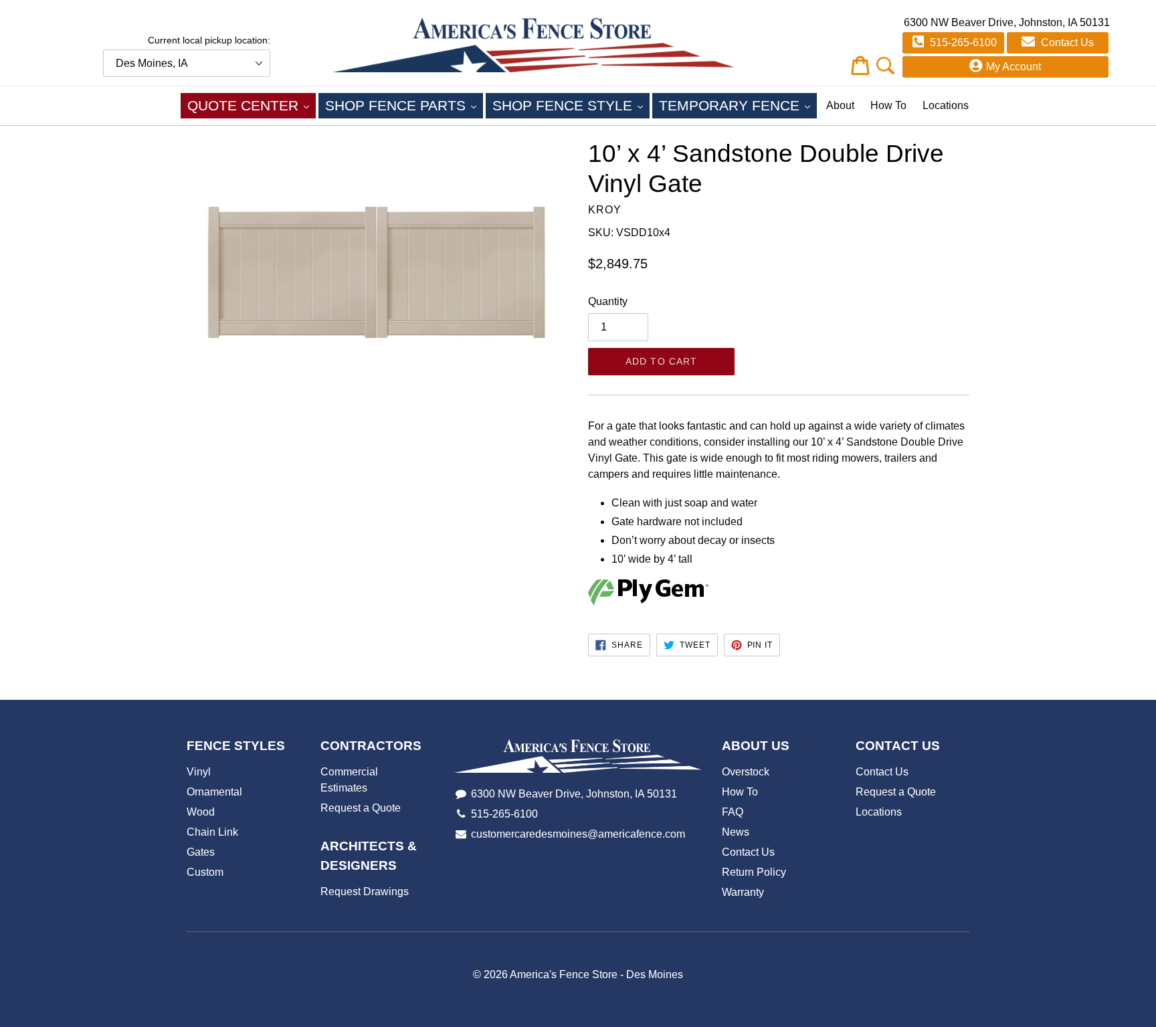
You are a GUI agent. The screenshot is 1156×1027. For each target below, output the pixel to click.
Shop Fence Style (571, 105)
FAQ (732, 812)
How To (888, 105)
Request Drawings (364, 891)
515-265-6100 (962, 42)
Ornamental (214, 792)
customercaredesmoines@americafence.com (578, 834)
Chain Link (212, 832)
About (840, 105)
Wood (201, 812)
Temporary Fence (738, 105)
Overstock (745, 771)
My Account (1013, 66)
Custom (205, 872)
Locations (946, 105)
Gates (201, 852)
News (735, 832)
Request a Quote (360, 808)
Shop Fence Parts (404, 105)
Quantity (608, 301)
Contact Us (1066, 42)
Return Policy (754, 872)
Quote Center (251, 105)
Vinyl (199, 771)
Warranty (743, 892)
